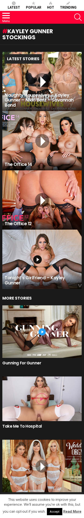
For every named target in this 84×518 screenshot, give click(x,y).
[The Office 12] (42, 200)
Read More (72, 511)
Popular (33, 7)
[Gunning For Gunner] (42, 331)
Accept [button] (55, 511)
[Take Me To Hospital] (42, 398)
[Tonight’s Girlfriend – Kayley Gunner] (42, 259)
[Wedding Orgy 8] (42, 466)
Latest (14, 7)
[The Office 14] (42, 140)
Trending (68, 7)
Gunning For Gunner (21, 363)
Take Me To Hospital (22, 426)
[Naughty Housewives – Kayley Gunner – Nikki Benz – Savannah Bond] (42, 81)
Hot (50, 7)
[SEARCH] (78, 17)
